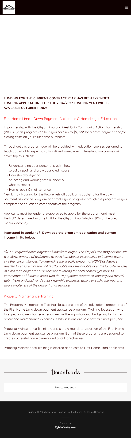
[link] (9, 7)
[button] (126, 7)
